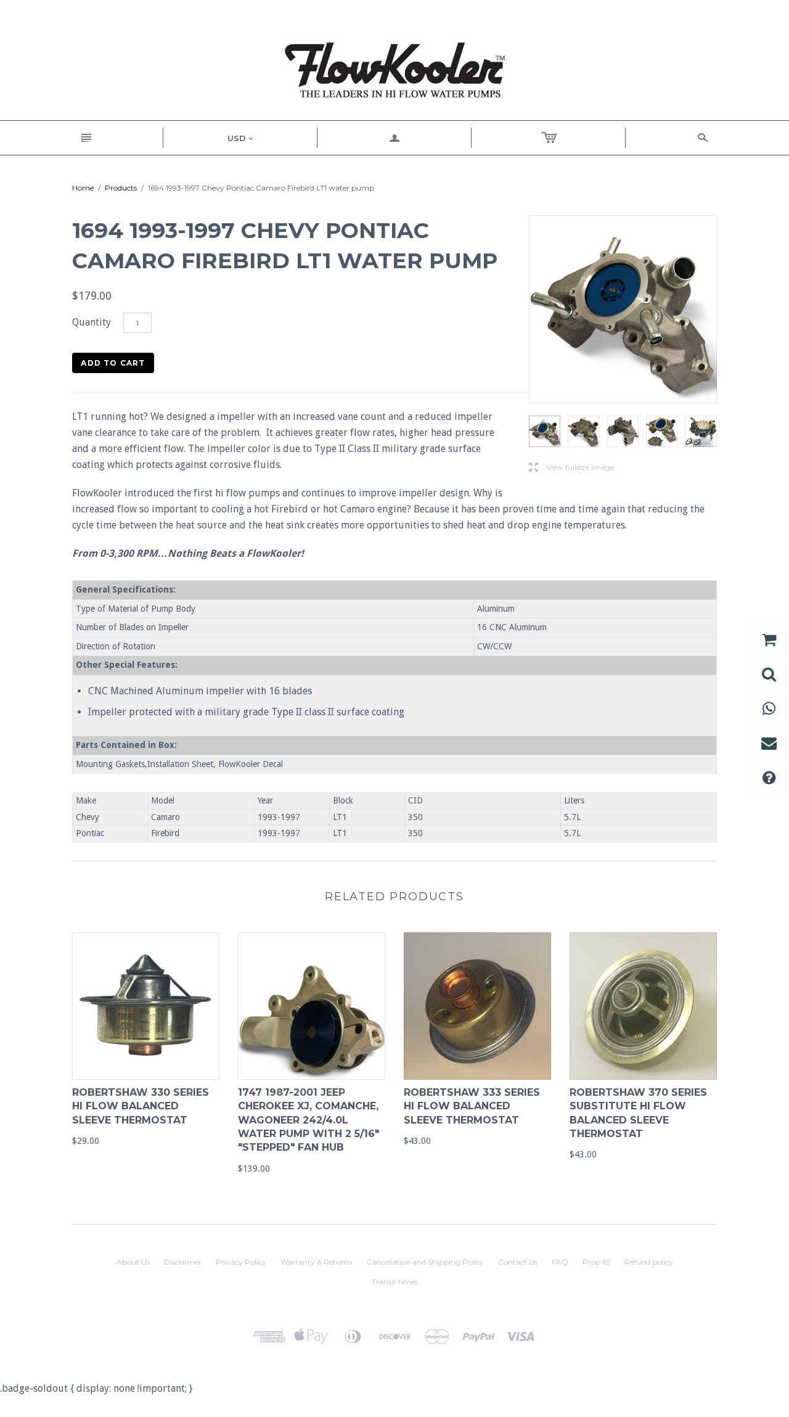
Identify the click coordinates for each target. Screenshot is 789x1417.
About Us (133, 1262)
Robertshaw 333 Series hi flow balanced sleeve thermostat (472, 1106)
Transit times (395, 1281)
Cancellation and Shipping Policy (425, 1262)
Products (121, 187)
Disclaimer (183, 1262)
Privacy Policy (241, 1262)
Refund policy (648, 1262)
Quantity (91, 322)
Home (83, 187)
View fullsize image (571, 467)
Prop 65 (596, 1262)
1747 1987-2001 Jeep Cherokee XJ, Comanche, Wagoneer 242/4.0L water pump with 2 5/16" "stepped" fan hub (308, 1120)
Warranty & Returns (316, 1262)
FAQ (560, 1262)
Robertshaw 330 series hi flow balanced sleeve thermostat (140, 1106)
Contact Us (518, 1262)
